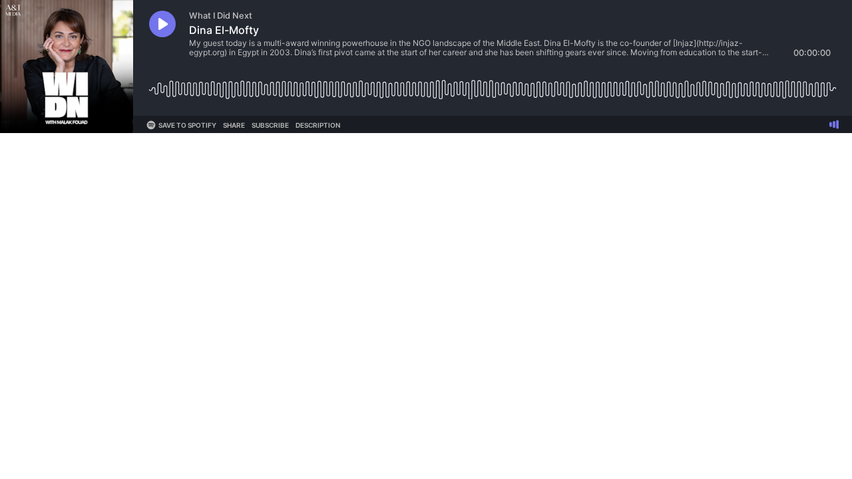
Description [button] (318, 125)
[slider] (492, 84)
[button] (162, 24)
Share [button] (234, 125)
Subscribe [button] (270, 125)
